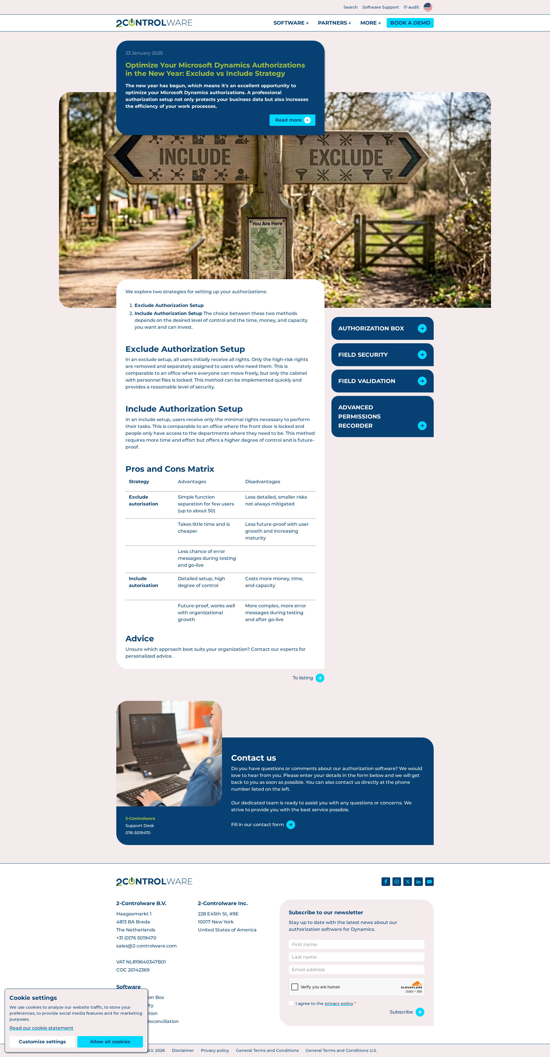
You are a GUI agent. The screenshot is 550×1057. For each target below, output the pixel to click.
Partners (332, 23)
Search (350, 7)
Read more (288, 120)
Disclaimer (183, 1050)
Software (289, 23)
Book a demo (410, 23)
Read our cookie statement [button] (41, 1028)
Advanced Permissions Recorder (359, 416)
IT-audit (411, 7)
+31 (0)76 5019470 (136, 938)
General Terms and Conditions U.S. (341, 1050)
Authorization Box (371, 328)
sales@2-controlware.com (146, 946)
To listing (303, 678)
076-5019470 (137, 832)
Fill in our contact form (257, 824)
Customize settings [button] (42, 1041)
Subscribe (401, 1012)
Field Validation (366, 381)
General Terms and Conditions (267, 1050)
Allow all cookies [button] (110, 1041)
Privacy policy (215, 1050)
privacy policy (339, 1003)
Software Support (380, 7)
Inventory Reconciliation (150, 1021)
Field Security (363, 354)
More (368, 23)
